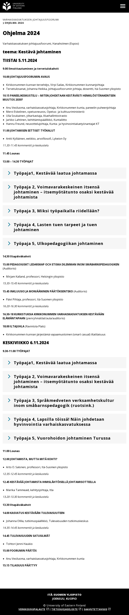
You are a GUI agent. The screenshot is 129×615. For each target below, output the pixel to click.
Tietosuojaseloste (64, 609)
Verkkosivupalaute (31, 609)
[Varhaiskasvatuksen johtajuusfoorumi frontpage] (14, 6)
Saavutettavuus (95, 609)
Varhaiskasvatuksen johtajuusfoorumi (31, 19)
